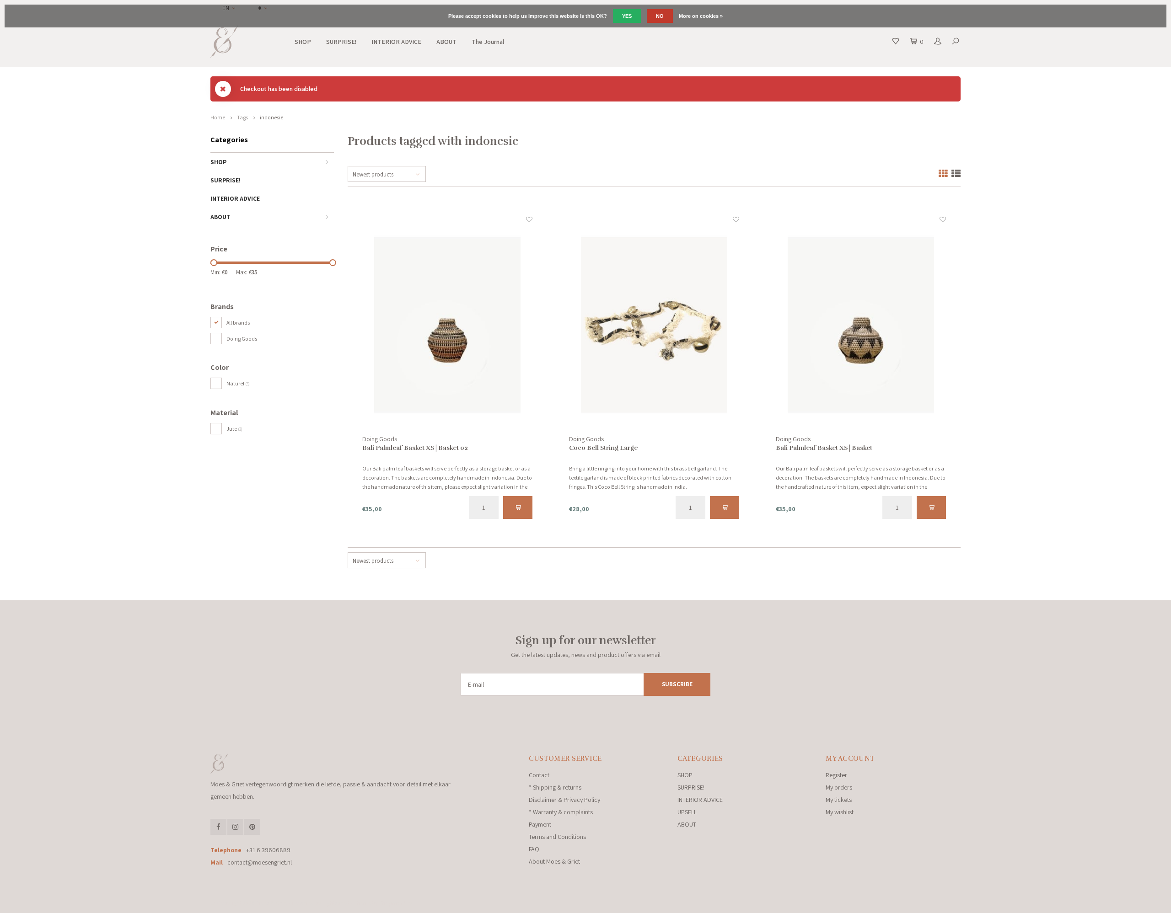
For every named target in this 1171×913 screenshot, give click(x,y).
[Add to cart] (518, 507)
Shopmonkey (395, 903)
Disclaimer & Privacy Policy (564, 800)
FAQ (534, 849)
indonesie (271, 117)
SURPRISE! (341, 41)
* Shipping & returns (555, 787)
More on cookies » (701, 16)
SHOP (303, 41)
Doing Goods (241, 338)
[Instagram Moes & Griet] (235, 827)
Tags (242, 117)
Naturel (238, 383)
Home (217, 117)
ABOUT (446, 41)
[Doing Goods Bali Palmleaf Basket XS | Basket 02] (447, 324)
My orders (839, 787)
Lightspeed (335, 903)
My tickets (839, 800)
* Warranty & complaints (561, 812)
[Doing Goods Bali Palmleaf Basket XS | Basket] (861, 324)
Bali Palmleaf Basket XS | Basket (824, 448)
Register (836, 775)
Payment (540, 824)
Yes (627, 16)
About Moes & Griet (554, 861)
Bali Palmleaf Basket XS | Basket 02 (415, 448)
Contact (539, 775)
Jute (234, 428)
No (660, 16)
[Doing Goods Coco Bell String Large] (654, 324)
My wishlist (840, 812)
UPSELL (687, 812)
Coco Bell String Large (603, 448)
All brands (238, 322)
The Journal (488, 41)
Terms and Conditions (557, 837)
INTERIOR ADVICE (396, 41)
